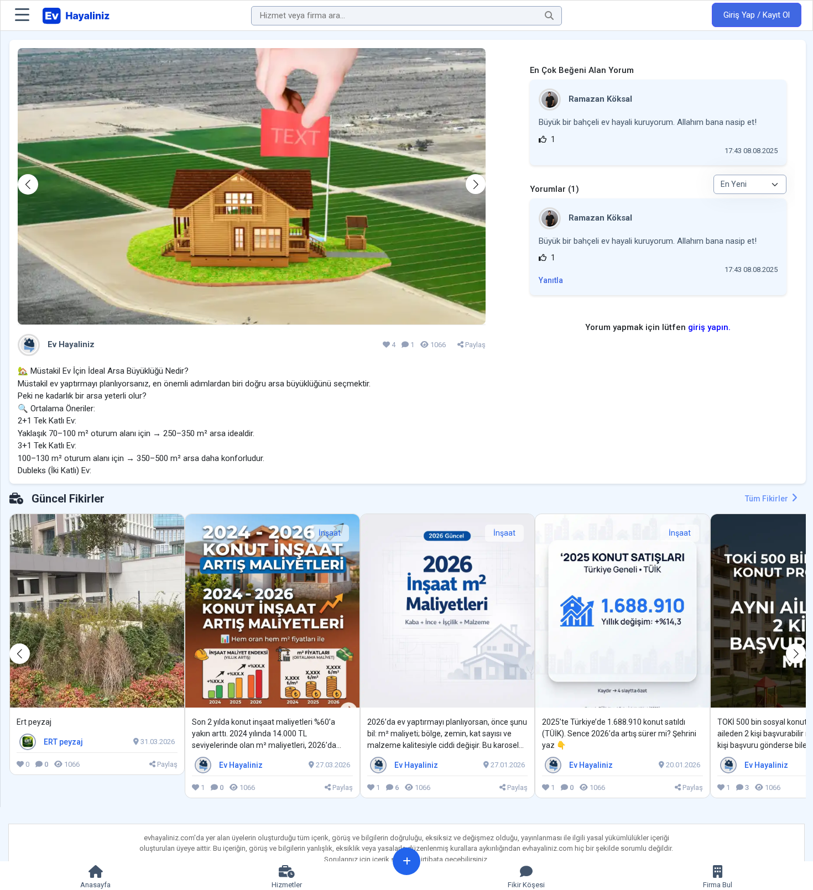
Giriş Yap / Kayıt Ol (756, 15)
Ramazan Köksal (599, 99)
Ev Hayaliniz (70, 344)
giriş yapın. (709, 327)
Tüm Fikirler (767, 498)
